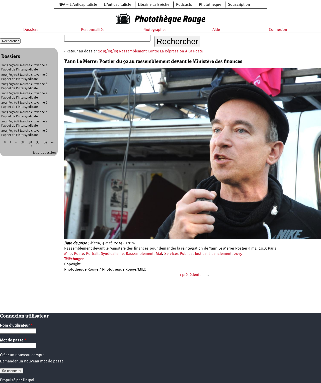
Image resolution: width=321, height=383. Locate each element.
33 (38, 141)
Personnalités (93, 30)
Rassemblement (139, 254)
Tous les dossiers (44, 153)
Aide (216, 30)
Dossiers (30, 30)
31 (23, 141)
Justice (200, 254)
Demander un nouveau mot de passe (31, 361)
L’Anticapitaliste (117, 5)
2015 (238, 254)
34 (45, 141)
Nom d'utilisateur (16, 326)
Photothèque (210, 5)
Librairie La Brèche (153, 5)
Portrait (92, 254)
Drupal (28, 380)
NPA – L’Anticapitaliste (77, 5)
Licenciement (220, 254)
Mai (159, 254)
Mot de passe (13, 340)
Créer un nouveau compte (22, 355)
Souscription (239, 5)
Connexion (278, 30)
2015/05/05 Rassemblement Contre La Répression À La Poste (150, 51)
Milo (68, 254)
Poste (79, 254)
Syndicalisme (112, 254)
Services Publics (178, 254)
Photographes (154, 30)
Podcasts (184, 5)
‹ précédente (190, 275)
